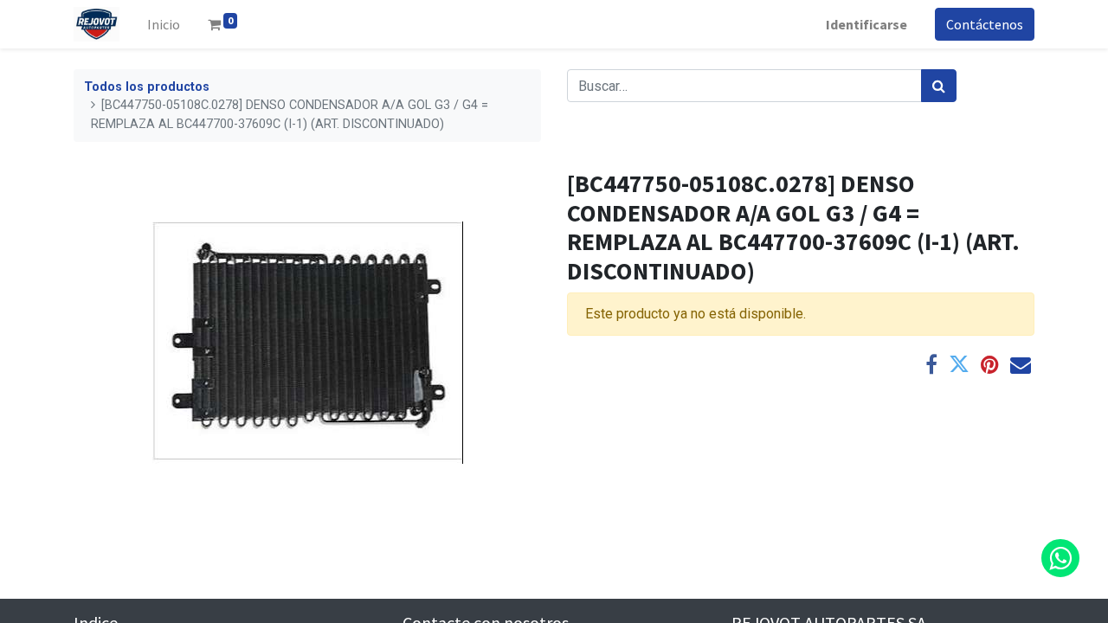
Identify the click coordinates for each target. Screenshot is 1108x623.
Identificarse (866, 24)
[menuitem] (163, 24)
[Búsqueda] (939, 85)
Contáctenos (984, 24)
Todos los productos (146, 87)
